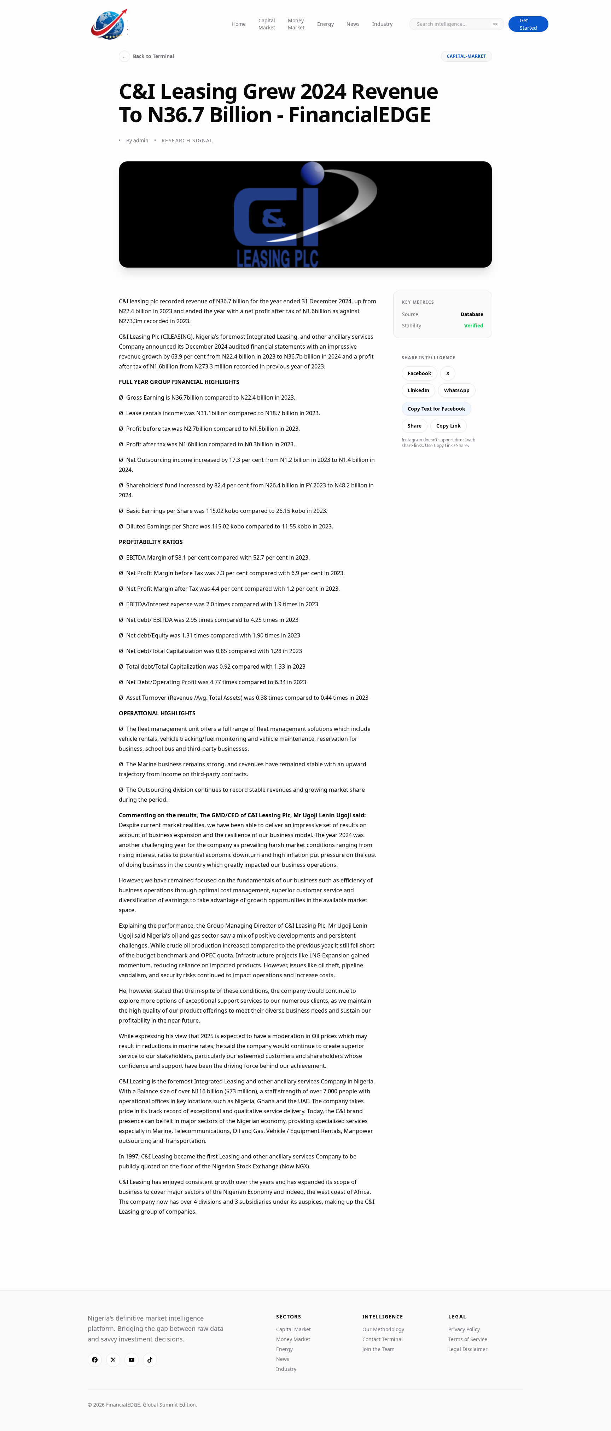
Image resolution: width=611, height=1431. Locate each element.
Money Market (296, 24)
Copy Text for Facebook (436, 408)
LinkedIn (418, 390)
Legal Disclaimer (468, 1349)
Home (239, 24)
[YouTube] (131, 1360)
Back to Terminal (148, 56)
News (353, 24)
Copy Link (448, 425)
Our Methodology (383, 1329)
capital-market (466, 56)
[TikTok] (150, 1360)
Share (414, 425)
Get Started (528, 24)
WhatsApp (457, 390)
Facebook (419, 373)
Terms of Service (467, 1339)
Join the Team (378, 1349)
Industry (382, 24)
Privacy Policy (464, 1329)
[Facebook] (95, 1360)
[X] (113, 1360)
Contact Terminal (382, 1339)
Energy (325, 24)
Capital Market (266, 24)
